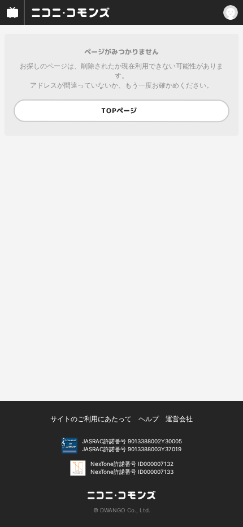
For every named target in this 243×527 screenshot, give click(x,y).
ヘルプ (148, 418)
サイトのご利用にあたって (91, 418)
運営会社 (179, 418)
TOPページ (119, 110)
